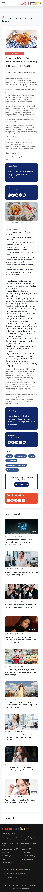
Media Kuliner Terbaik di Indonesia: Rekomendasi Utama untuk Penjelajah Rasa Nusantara (21, 420)
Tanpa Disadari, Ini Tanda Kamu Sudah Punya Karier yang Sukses (21, 573)
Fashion (33, 532)
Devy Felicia (10, 536)
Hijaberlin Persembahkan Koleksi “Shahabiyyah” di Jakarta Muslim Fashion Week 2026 (19, 542)
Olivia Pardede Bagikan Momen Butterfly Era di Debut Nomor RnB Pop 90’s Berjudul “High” (20, 639)
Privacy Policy (25, 869)
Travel (5, 859)
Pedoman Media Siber (17, 873)
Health (5, 856)
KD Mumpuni (13, 66)
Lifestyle (10, 17)
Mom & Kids (27, 856)
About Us (11, 869)
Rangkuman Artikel (22, 484)
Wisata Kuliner (20, 456)
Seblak (32, 456)
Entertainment (31, 597)
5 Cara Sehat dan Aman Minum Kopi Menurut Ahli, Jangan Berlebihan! (20, 768)
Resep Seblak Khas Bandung (16, 465)
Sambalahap (8, 862)
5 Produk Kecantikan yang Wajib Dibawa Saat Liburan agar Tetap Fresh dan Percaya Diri (21, 705)
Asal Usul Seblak (12, 470)
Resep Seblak (11, 461)
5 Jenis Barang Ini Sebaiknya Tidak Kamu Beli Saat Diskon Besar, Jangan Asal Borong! (20, 672)
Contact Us (12, 878)
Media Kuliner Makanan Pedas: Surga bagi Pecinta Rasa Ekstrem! (21, 174)
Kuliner (9, 456)
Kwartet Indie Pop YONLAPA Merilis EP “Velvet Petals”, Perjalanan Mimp (20, 606)
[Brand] (30, 3)
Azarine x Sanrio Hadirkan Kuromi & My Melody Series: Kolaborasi (21, 801)
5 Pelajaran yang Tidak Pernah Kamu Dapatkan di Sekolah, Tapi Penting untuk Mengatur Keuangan (20, 737)
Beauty (33, 694)
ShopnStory (27, 859)
